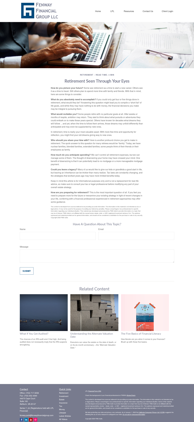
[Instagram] (35, 419)
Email (101, 229)
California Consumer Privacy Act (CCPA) (152, 412)
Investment (63, 396)
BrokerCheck (131, 395)
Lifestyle (62, 412)
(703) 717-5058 (32, 393)
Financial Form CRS (94, 391)
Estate (61, 399)
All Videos (63, 419)
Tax (60, 406)
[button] (98, 11)
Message (24, 246)
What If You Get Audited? (34, 334)
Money (62, 409)
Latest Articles (65, 416)
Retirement (63, 393)
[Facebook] (21, 419)
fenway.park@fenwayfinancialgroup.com (36, 415)
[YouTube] (31, 419)
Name (22, 229)
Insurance (63, 402)
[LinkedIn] (26, 419)
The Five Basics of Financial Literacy (141, 334)
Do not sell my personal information (134, 414)
